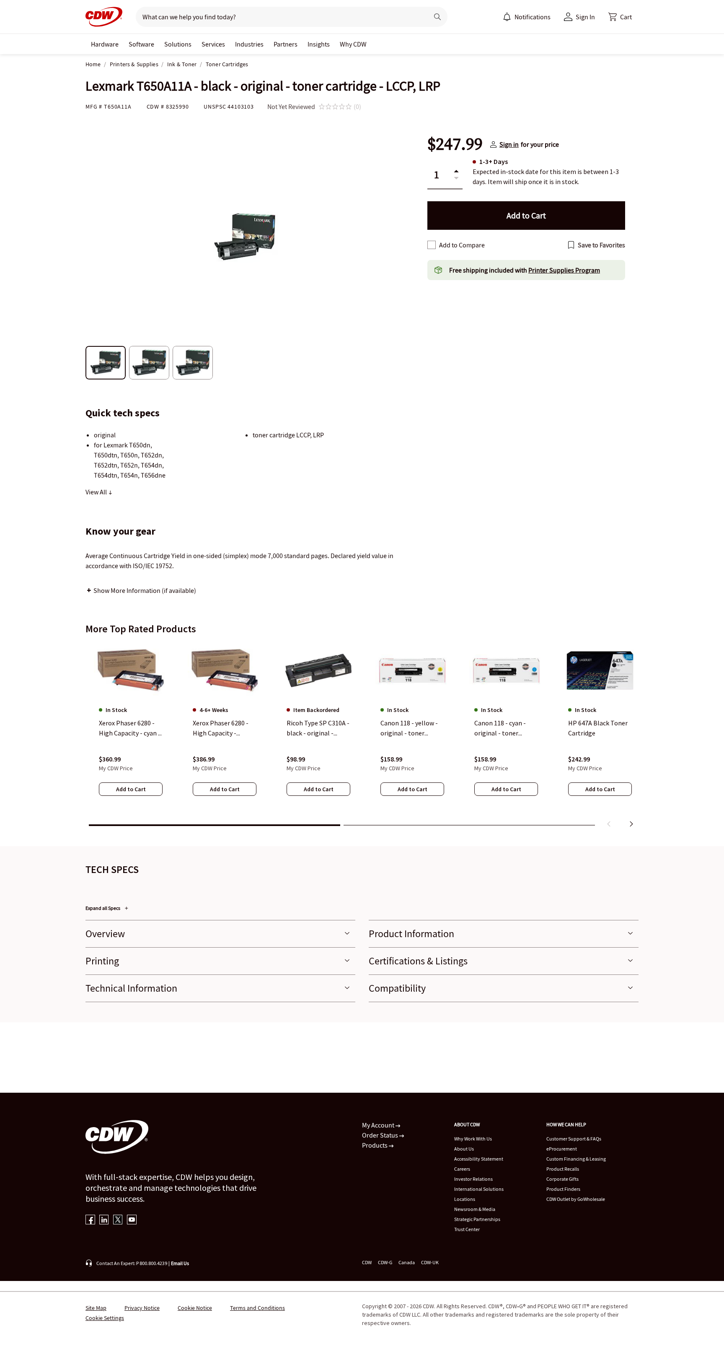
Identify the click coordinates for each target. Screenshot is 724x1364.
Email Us (180, 1263)
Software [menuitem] (141, 44)
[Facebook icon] (90, 1220)
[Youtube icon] (132, 1220)
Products (375, 1145)
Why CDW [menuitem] (353, 44)
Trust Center (467, 1229)
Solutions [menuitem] (177, 44)
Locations (464, 1199)
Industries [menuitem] (249, 44)
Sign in (509, 144)
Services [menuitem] (213, 44)
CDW (367, 1262)
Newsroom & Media (474, 1209)
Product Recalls (562, 1169)
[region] (362, 737)
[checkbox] (431, 245)
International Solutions (479, 1189)
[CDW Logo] (103, 17)
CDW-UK (430, 1262)
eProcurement (561, 1149)
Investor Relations (473, 1179)
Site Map (95, 1308)
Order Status (380, 1135)
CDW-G (385, 1262)
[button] (620, 17)
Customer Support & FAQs (573, 1138)
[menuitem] (507, 17)
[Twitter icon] (118, 1220)
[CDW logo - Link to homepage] (103, 17)
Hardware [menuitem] (105, 44)
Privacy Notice (142, 1308)
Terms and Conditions (257, 1308)
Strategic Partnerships (477, 1219)
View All (96, 492)
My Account (379, 1125)
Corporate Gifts (562, 1179)
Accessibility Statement (478, 1159)
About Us (464, 1149)
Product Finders (563, 1189)
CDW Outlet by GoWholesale (575, 1199)
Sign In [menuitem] (585, 17)
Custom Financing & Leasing (576, 1159)
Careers (462, 1169)
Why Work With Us (473, 1138)
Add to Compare (462, 245)
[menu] (527, 17)
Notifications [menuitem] (533, 17)
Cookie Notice (195, 1308)
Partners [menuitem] (285, 44)
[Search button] (437, 16)
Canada (406, 1262)
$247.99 (455, 144)
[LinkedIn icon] (104, 1220)
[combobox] (279, 17)
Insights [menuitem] (319, 44)
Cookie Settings (104, 1318)
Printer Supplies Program (564, 270)
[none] (105, 44)
